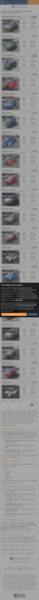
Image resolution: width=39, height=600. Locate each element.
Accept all (14, 314)
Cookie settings (32, 314)
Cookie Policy (19, 300)
